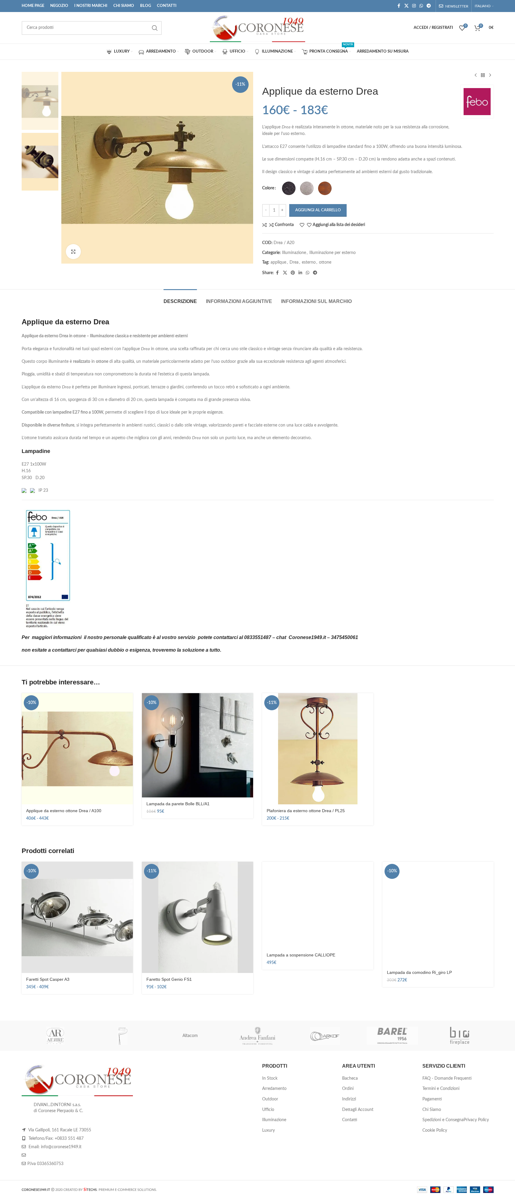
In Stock (269, 1078)
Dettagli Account (357, 1110)
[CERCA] (155, 28)
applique (278, 262)
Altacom (190, 1036)
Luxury (268, 1130)
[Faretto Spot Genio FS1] (197, 917)
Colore (268, 188)
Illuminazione (294, 253)
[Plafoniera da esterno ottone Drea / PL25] (317, 748)
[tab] (180, 298)
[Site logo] (257, 28)
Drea (294, 262)
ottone (325, 262)
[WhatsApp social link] (421, 6)
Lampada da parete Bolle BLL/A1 (178, 803)
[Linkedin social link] (300, 273)
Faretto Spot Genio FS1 (169, 979)
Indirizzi (349, 1099)
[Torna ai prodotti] (482, 75)
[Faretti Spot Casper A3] (77, 917)
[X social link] (406, 6)
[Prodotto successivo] (490, 75)
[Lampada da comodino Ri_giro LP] (438, 914)
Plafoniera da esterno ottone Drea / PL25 (306, 810)
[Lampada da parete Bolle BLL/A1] (197, 745)
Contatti (349, 1120)
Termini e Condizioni (440, 1089)
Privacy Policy (476, 1120)
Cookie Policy (434, 1130)
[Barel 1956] (392, 1036)
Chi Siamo (431, 1110)
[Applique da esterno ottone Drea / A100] (77, 748)
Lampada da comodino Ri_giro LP (419, 972)
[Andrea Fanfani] (257, 1036)
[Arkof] (325, 1036)
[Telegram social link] (429, 6)
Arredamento (274, 1089)
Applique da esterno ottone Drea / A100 (63, 810)
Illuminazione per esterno (332, 253)
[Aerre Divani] (55, 1036)
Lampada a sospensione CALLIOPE (301, 955)
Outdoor (270, 1099)
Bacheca (350, 1078)
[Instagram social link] (414, 6)
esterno (309, 262)
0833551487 (257, 637)
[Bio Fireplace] (459, 1036)
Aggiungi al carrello (318, 210)
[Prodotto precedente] (475, 75)
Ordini (348, 1089)
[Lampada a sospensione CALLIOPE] (317, 905)
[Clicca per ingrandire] (73, 251)
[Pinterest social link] (293, 273)
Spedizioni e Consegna (443, 1120)
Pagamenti (432, 1099)
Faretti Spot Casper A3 (47, 979)
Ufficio (268, 1110)
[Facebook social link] (399, 6)
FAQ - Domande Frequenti (447, 1078)
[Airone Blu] (122, 1036)
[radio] (289, 188)
